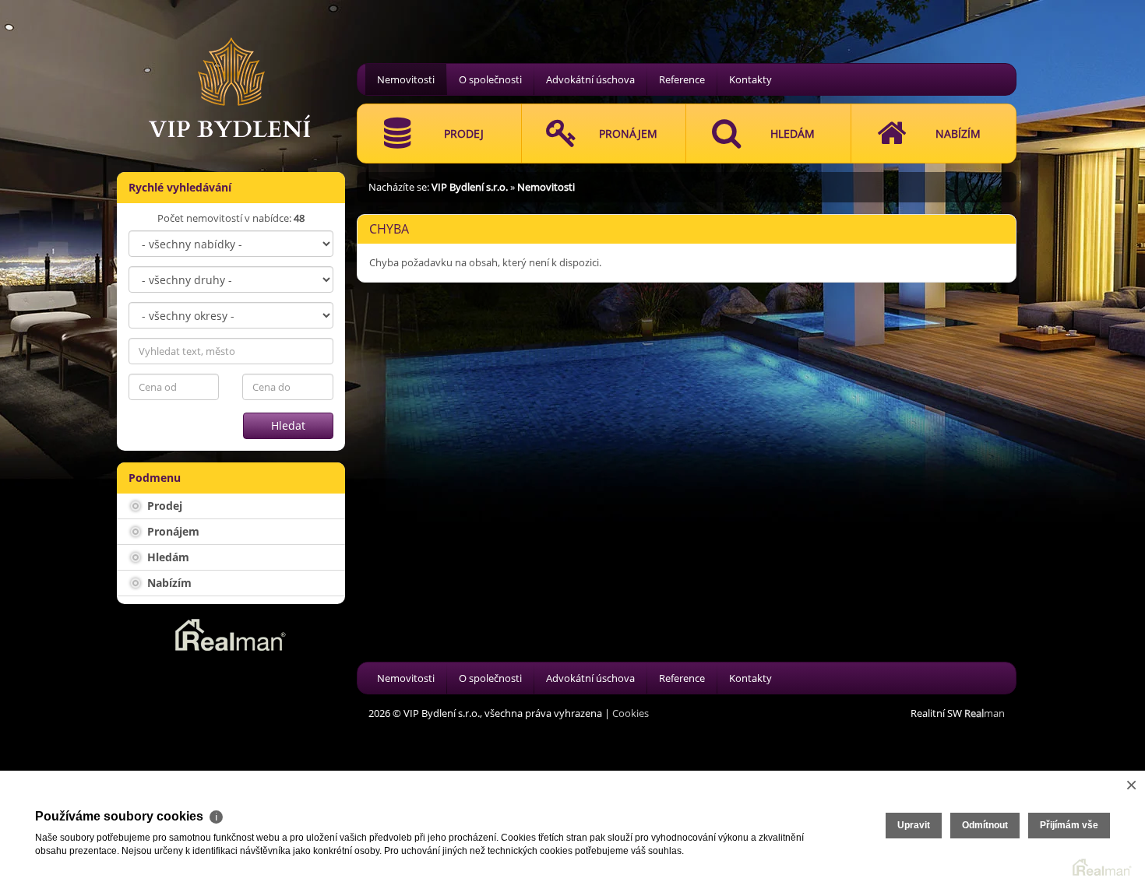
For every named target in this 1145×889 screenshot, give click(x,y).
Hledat (288, 425)
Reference (682, 79)
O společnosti (490, 79)
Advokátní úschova (590, 79)
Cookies (630, 713)
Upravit (913, 825)
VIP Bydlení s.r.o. (470, 187)
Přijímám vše (1069, 825)
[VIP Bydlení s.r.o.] (230, 68)
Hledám (166, 557)
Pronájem (171, 531)
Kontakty (750, 79)
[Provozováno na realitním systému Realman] (230, 634)
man (984, 713)
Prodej (163, 505)
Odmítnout (985, 825)
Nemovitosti (406, 79)
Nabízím (168, 582)
